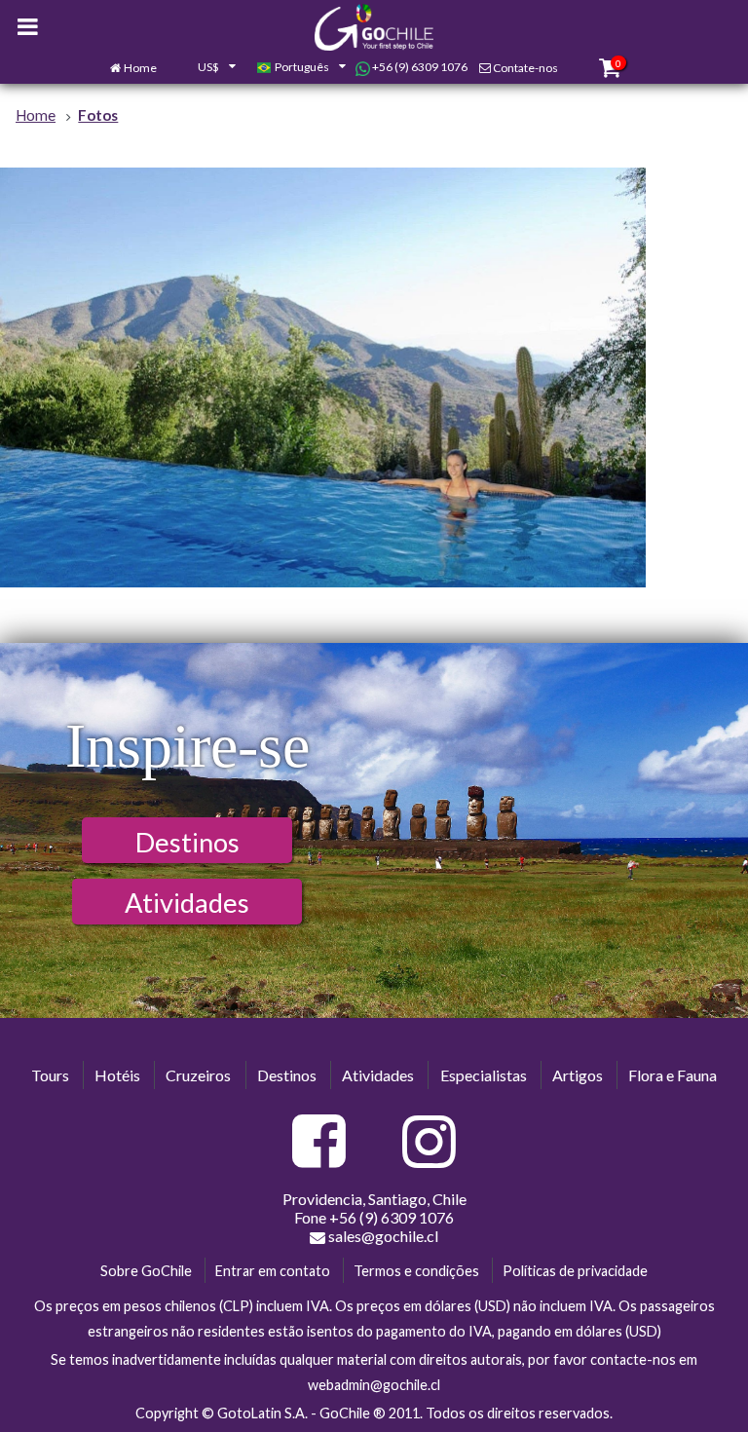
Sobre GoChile (146, 1270)
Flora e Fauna (672, 1075)
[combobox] (206, 68)
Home (140, 67)
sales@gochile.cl (383, 1235)
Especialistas (483, 1075)
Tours (50, 1075)
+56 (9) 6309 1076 (419, 66)
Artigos (577, 1075)
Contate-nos (525, 67)
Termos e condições (416, 1270)
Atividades (187, 902)
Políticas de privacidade (575, 1270)
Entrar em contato (272, 1270)
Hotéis (117, 1075)
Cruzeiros (198, 1075)
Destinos (187, 842)
